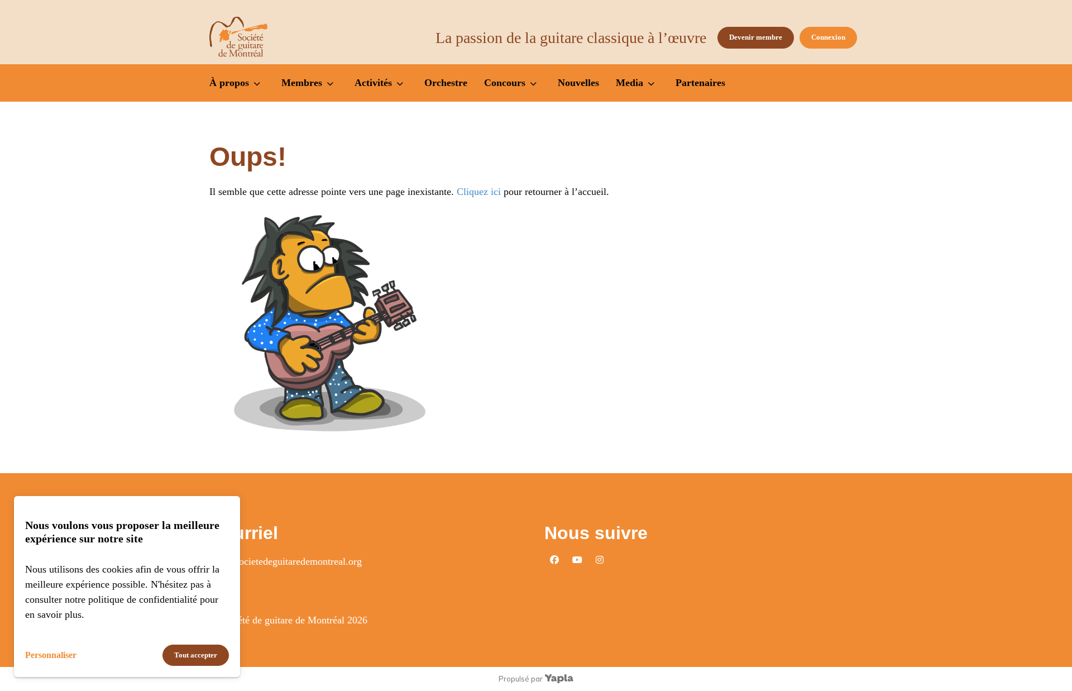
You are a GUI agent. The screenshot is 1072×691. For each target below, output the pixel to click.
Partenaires (700, 82)
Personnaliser (50, 655)
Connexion (828, 37)
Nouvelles (578, 82)
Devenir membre (755, 37)
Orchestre (445, 82)
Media (629, 82)
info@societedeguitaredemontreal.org (285, 561)
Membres (301, 82)
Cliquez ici (479, 191)
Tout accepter (195, 655)
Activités (373, 82)
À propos (229, 82)
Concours (504, 82)
